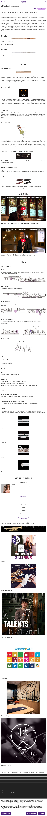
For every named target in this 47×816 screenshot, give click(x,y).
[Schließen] (45, 800)
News (2, 781)
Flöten (37, 772)
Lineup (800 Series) (23, 510)
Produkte (32, 772)
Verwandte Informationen (30, 12)
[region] (23, 807)
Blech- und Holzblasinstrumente (25, 772)
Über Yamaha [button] (3, 796)
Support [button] (2, 790)
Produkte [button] (2, 775)
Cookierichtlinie (16, 811)
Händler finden (3, 787)
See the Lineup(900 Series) (7, 44)
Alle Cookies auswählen (31, 813)
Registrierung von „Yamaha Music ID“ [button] (8, 793)
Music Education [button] (4, 778)
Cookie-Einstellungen (6, 813)
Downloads (22, 513)
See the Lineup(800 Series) (7, 58)
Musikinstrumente (15, 772)
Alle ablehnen (41, 813)
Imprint (2, 811)
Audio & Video (11, 12)
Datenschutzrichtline (8, 811)
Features (3, 12)
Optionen (19, 12)
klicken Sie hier (17, 807)
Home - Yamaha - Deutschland (6, 772)
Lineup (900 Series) (23, 507)
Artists (2, 784)
